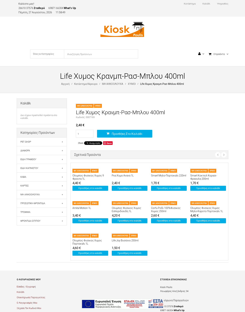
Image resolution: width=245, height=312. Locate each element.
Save (109, 143)
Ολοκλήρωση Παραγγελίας (31, 297)
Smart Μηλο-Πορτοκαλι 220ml (168, 175)
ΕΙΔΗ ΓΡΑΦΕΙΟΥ (28, 159)
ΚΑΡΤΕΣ (24, 185)
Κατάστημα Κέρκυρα (85, 83)
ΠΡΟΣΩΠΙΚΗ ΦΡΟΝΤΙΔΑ (32, 203)
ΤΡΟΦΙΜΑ (25, 212)
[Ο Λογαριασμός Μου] (201, 54)
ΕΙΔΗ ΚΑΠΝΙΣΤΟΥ (29, 168)
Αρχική (65, 83)
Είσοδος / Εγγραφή (26, 286)
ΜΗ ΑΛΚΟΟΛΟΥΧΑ (112, 83)
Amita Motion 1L (81, 208)
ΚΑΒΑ (23, 177)
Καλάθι (20, 292)
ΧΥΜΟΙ (132, 83)
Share (80, 143)
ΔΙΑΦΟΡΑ (25, 150)
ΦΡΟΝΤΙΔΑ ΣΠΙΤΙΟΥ (30, 220)
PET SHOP (25, 141)
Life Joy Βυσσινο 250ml (125, 240)
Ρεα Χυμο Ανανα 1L (123, 175)
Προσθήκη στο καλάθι (127, 134)
